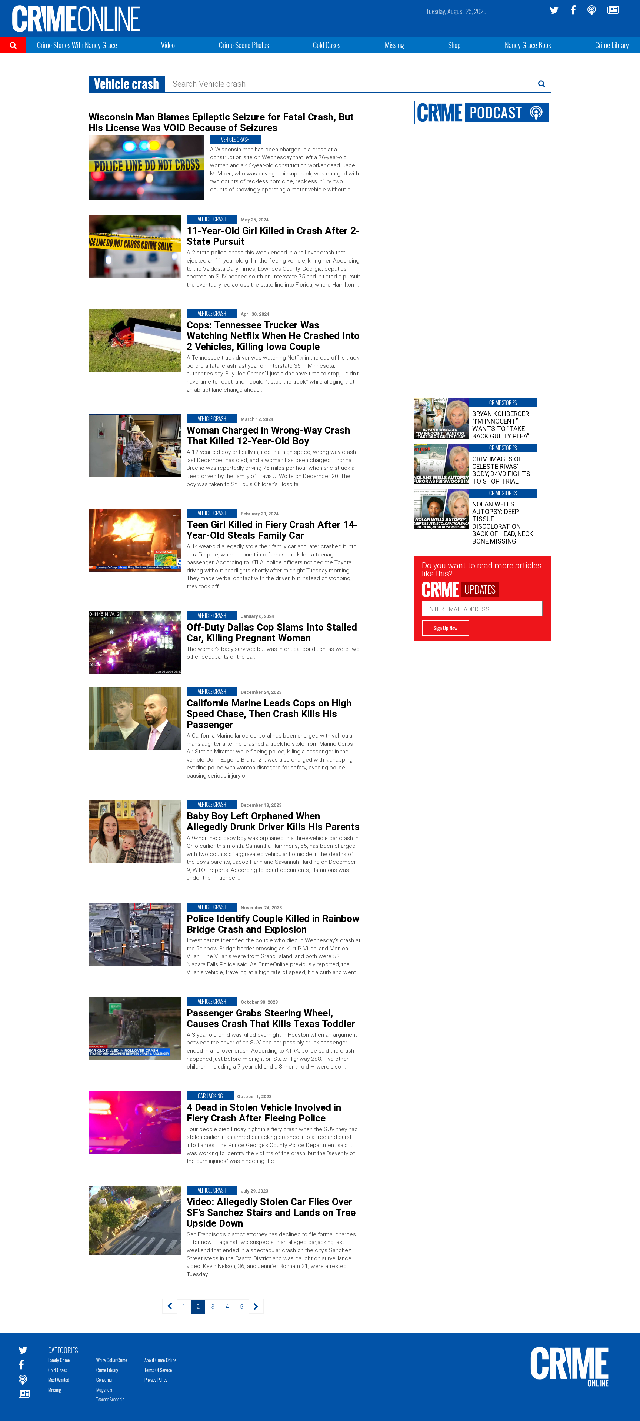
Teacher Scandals (110, 1399)
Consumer (104, 1379)
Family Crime (59, 1360)
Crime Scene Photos (244, 44)
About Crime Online (160, 1360)
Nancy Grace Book (528, 44)
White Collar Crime (111, 1360)
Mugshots (104, 1389)
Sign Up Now (445, 628)
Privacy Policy (155, 1379)
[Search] (541, 84)
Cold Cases (326, 44)
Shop (454, 44)
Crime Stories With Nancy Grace (77, 44)
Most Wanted (58, 1379)
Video (168, 44)
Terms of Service (158, 1370)
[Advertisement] (482, 693)
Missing (394, 44)
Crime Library (612, 44)
